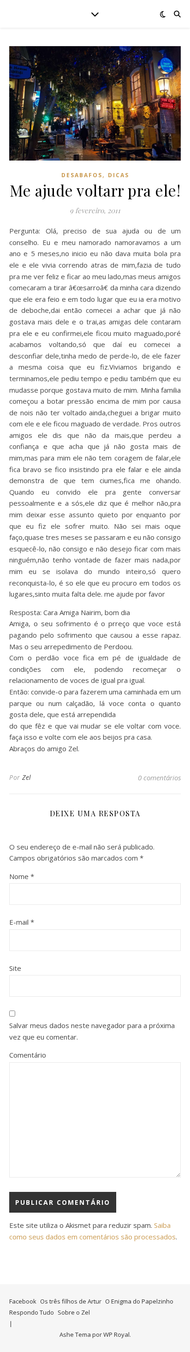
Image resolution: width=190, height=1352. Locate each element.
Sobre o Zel (74, 1312)
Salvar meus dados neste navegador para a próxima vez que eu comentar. (92, 1031)
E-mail (21, 922)
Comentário (27, 1054)
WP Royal (116, 1334)
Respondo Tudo (31, 1312)
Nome (21, 876)
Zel (26, 777)
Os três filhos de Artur (70, 1301)
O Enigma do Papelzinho (139, 1301)
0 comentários (159, 777)
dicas (118, 175)
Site (15, 968)
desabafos (81, 175)
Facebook (22, 1301)
